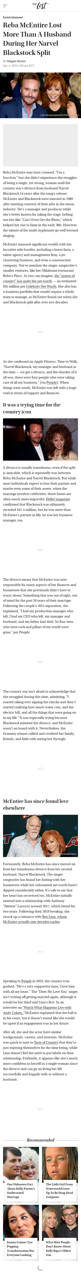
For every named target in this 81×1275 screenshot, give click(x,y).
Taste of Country (46, 1043)
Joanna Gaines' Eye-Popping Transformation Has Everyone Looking (20, 1248)
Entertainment (13, 17)
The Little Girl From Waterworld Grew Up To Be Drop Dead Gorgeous (59, 1190)
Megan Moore (16, 61)
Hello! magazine (58, 499)
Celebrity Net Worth (41, 286)
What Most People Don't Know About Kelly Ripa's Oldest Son (58, 1248)
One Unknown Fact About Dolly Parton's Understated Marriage (21, 1190)
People (51, 383)
